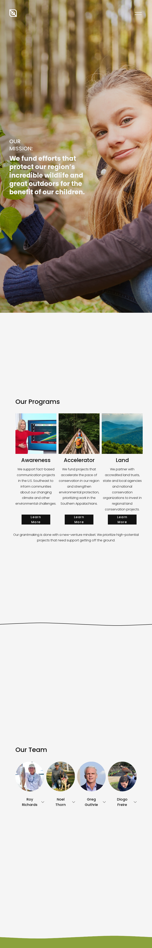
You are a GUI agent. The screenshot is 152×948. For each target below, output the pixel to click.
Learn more (36, 519)
